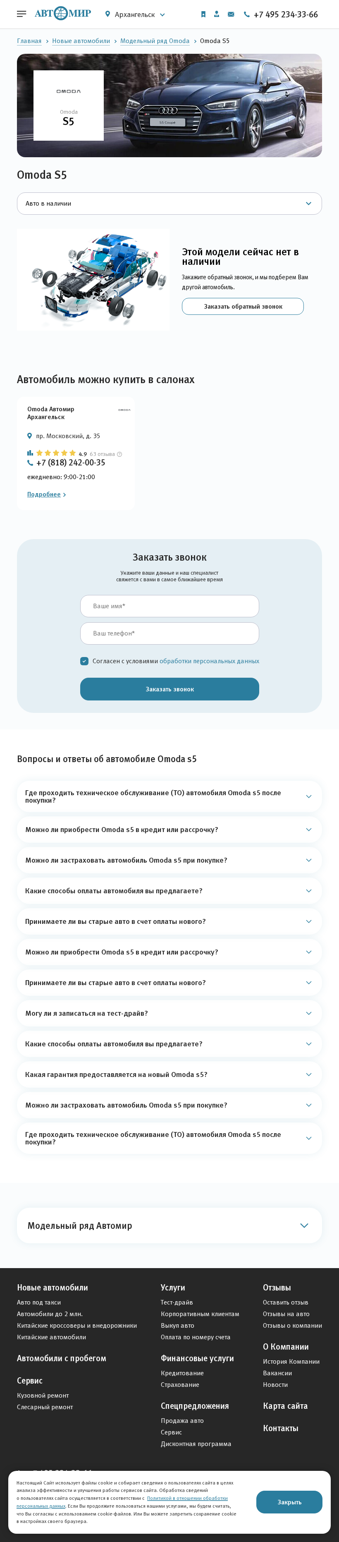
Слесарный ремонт (45, 1406)
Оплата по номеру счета (196, 1337)
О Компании (286, 1346)
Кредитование (182, 1373)
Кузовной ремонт (43, 1395)
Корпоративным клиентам (200, 1313)
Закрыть (289, 1502)
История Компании (291, 1361)
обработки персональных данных (209, 660)
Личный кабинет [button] (216, 14)
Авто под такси (39, 1302)
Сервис (30, 1380)
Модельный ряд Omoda (155, 40)
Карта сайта (285, 1405)
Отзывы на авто (286, 1313)
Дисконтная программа (196, 1443)
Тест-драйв (177, 1302)
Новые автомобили (81, 40)
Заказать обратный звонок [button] (243, 306)
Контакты (280, 1428)
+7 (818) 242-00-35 (70, 462)
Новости (275, 1384)
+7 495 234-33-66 (285, 14)
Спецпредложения (195, 1405)
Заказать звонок (170, 689)
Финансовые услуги (197, 1358)
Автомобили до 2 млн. (50, 1313)
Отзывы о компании (292, 1325)
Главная (29, 40)
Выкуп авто (177, 1325)
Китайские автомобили (51, 1337)
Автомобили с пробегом (61, 1358)
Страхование (180, 1384)
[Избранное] (203, 14)
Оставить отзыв (285, 1302)
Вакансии (277, 1373)
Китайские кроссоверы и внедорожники (77, 1325)
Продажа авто (182, 1420)
